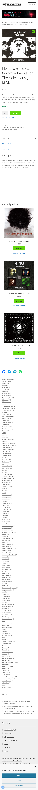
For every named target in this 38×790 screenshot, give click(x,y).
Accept (19, 775)
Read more (19, 248)
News (6, 751)
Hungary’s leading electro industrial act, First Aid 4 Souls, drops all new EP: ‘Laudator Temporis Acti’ (18, 712)
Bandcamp (19, 301)
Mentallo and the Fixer (15, 22)
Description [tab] (6, 138)
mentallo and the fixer (11, 129)
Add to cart (15, 113)
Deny (19, 780)
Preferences (19, 785)
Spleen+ (7, 747)
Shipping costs (9, 737)
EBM (10, 127)
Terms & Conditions (11, 740)
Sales (6, 744)
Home (5, 22)
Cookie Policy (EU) (10, 730)
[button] (35, 767)
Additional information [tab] (9, 144)
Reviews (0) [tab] (5, 149)
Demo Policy (8, 733)
